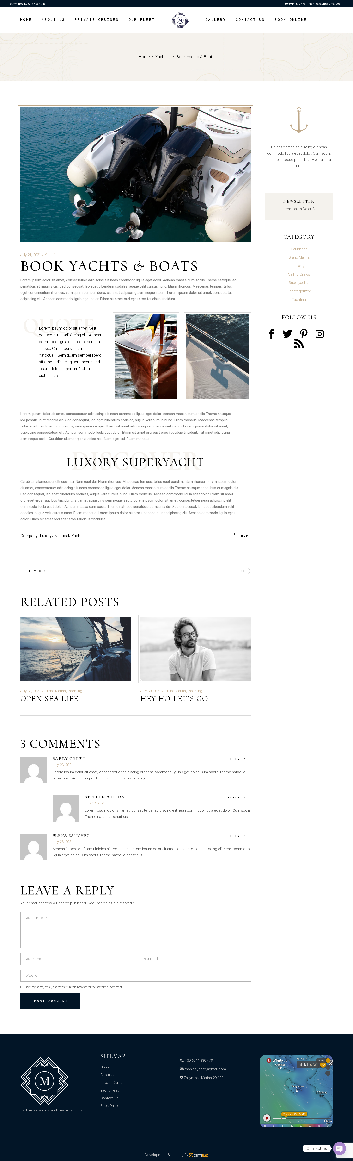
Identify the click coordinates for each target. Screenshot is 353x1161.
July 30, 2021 (30, 691)
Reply (234, 758)
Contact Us (109, 1098)
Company (28, 535)
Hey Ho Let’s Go (174, 698)
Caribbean (299, 249)
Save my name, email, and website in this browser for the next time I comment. (74, 987)
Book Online (109, 1106)
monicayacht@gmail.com (325, 3)
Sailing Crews (299, 274)
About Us (107, 1075)
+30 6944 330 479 (294, 3)
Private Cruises (112, 1082)
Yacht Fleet (109, 1090)
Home (105, 1067)
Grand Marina (55, 691)
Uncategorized (299, 291)
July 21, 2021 (30, 255)
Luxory (46, 535)
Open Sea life (49, 698)
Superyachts (299, 283)
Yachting (163, 56)
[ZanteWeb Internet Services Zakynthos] (198, 1155)
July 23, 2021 (63, 765)
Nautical (61, 535)
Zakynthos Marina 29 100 (203, 1078)
